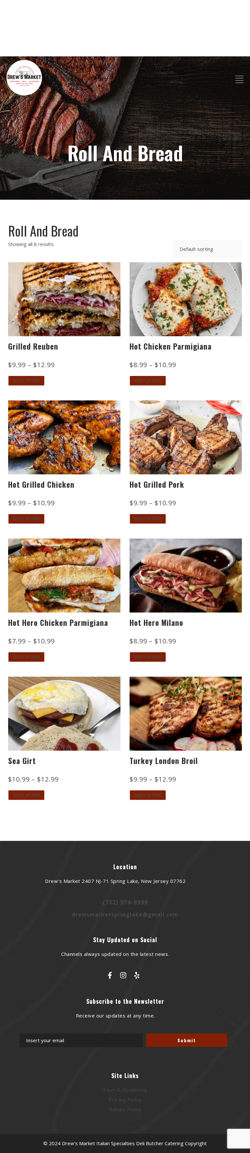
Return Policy (125, 1109)
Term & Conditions (125, 1090)
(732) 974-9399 (125, 902)
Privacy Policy (125, 1099)
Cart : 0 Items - (220, 46)
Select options (26, 380)
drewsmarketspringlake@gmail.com (125, 914)
